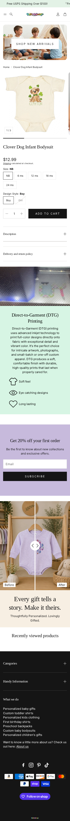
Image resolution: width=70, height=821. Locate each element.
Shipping (7, 163)
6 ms (20, 175)
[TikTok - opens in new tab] (46, 765)
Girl (20, 200)
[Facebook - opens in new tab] (23, 765)
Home (6, 67)
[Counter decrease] (6, 213)
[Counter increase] (21, 213)
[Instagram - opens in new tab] (31, 765)
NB (8, 175)
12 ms (34, 175)
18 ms (49, 175)
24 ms (10, 185)
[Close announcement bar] (66, 3)
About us (22, 746)
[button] (5, 14)
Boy (8, 200)
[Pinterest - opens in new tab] (39, 765)
